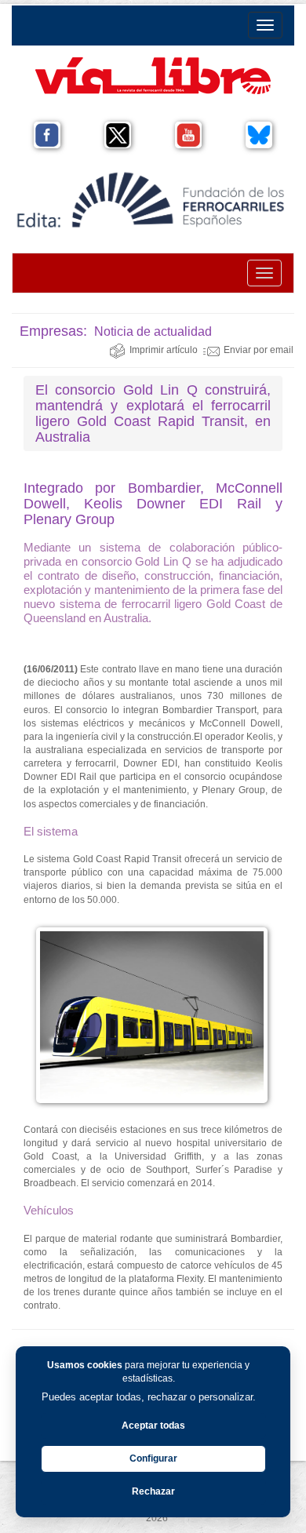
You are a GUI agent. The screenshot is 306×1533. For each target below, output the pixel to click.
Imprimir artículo (163, 349)
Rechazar (153, 1491)
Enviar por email (258, 349)
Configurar (153, 1458)
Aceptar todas (153, 1425)
